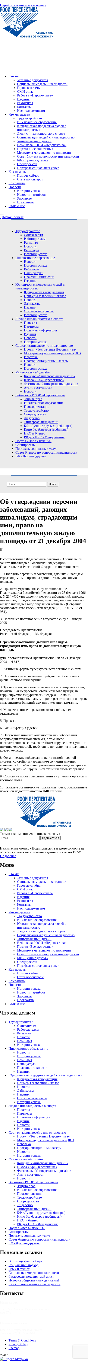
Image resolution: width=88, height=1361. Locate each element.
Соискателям (33, 235)
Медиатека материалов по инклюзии (44, 152)
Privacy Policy (18, 1344)
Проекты (30, 322)
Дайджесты (32, 303)
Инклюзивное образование (37, 122)
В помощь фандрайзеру (26, 1261)
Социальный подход (23, 1265)
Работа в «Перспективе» (35, 95)
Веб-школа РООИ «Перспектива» (41, 145)
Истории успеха (29, 191)
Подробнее (8, 856)
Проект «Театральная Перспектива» (50, 349)
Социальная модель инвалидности (42, 84)
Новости (15, 187)
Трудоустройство (29, 118)
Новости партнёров (31, 194)
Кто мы (14, 76)
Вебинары (31, 250)
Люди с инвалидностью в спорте (41, 133)
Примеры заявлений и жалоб (45, 296)
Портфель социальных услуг (38, 168)
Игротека (31, 357)
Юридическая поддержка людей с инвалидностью (45, 1075)
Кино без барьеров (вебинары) (46, 429)
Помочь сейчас (28, 175)
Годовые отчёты (29, 87)
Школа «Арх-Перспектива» (44, 380)
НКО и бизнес (34, 433)
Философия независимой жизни (32, 1276)
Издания (23, 99)
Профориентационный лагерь (46, 361)
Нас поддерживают (31, 110)
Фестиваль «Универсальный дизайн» (51, 384)
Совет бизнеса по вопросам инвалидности (48, 156)
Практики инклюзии (39, 277)
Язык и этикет (19, 1269)
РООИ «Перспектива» (26, 1355)
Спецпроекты (27, 164)
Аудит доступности (38, 387)
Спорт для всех (35, 414)
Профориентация (36, 406)
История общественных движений (34, 1280)
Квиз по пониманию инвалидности (34, 1284)
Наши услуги (33, 273)
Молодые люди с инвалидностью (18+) (52, 353)
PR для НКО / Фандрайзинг (44, 437)
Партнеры (31, 326)
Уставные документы (32, 80)
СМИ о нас (25, 91)
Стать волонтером (30, 179)
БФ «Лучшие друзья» (32, 160)
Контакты (24, 107)
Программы (25, 202)
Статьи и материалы (39, 311)
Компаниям (17, 183)
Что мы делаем (19, 114)
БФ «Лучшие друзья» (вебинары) (48, 426)
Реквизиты (25, 103)
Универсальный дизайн (34, 141)
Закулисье (24, 198)
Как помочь (17, 171)
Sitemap (14, 1348)
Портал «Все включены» (35, 149)
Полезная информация (40, 330)
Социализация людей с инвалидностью (46, 137)
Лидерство (32, 418)
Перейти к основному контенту (23, 5)
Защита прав (33, 399)
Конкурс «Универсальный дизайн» (49, 376)
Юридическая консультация (44, 292)
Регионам (31, 242)
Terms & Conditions (22, 1340)
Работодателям (34, 238)
